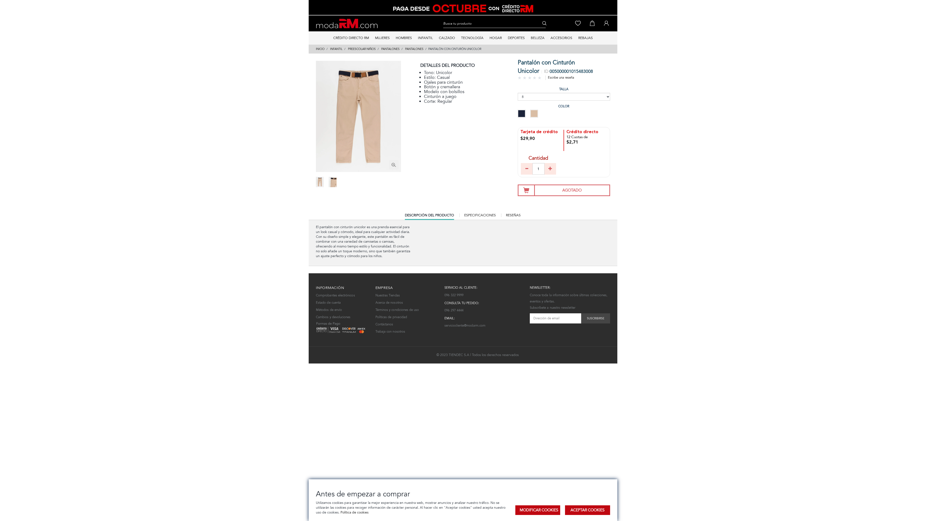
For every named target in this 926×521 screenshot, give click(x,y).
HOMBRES (404, 38)
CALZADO (447, 38)
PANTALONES (390, 49)
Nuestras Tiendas (387, 295)
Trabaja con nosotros (390, 331)
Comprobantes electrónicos (335, 295)
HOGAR (496, 38)
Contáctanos (384, 324)
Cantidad (538, 158)
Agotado (572, 190)
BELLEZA (538, 38)
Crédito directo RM (351, 38)
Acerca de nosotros (389, 303)
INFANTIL (425, 38)
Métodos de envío (329, 310)
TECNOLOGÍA (472, 38)
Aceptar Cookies (588, 510)
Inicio (320, 49)
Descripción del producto (429, 216)
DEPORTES (516, 38)
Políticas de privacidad (391, 317)
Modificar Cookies (539, 510)
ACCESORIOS (561, 38)
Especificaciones (480, 215)
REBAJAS (585, 38)
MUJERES (382, 38)
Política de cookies (354, 512)
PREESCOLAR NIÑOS (362, 49)
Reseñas (513, 215)
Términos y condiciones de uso (397, 310)
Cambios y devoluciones (333, 317)
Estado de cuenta (328, 303)
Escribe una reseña (561, 77)
